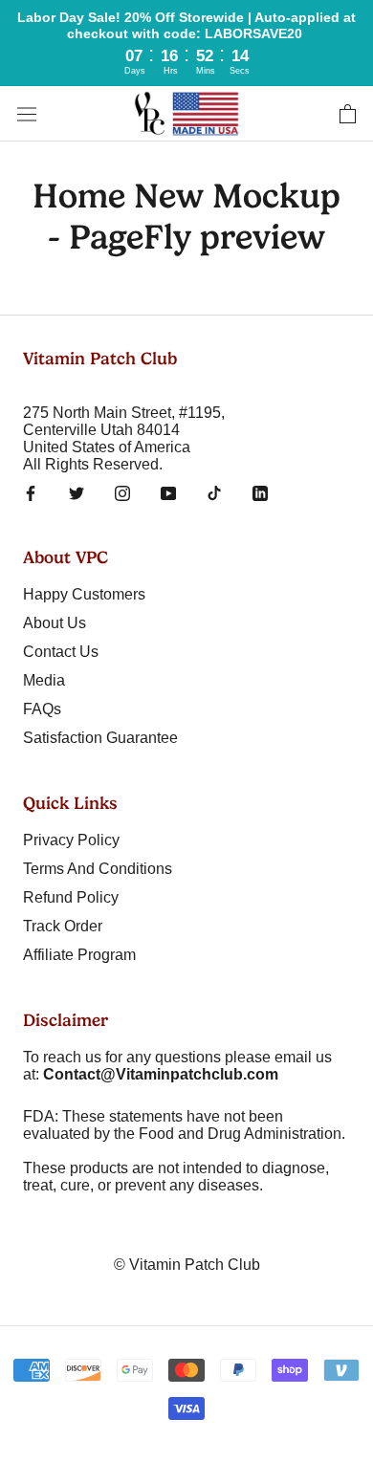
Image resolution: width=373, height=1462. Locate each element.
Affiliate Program (79, 955)
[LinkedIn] (260, 492)
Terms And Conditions (97, 869)
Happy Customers (84, 594)
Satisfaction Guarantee (100, 738)
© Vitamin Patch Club (187, 1264)
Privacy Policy (71, 840)
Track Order (62, 926)
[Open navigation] (26, 113)
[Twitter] (76, 492)
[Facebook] (30, 492)
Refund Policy (71, 897)
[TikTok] (214, 492)
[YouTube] (168, 492)
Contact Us (61, 652)
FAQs (42, 709)
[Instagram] (122, 492)
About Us (54, 623)
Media (44, 680)
